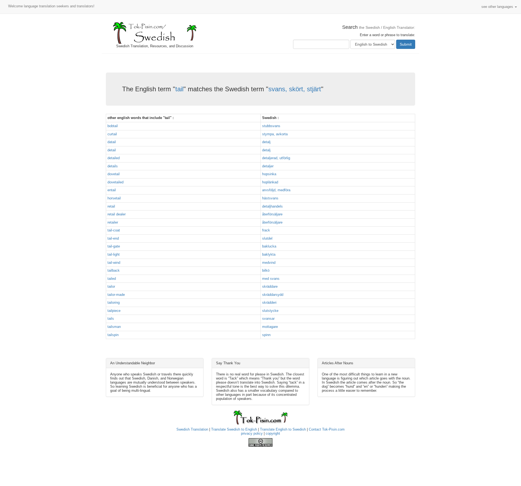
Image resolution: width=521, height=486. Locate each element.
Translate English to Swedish (283, 429)
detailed (113, 158)
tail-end (113, 238)
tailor (111, 286)
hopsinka (269, 174)
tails (110, 318)
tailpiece (113, 311)
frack (266, 230)
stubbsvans (271, 126)
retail (111, 206)
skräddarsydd (272, 295)
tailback (113, 270)
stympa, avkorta (275, 134)
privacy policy (252, 433)
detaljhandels (272, 206)
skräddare (270, 286)
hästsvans (270, 198)
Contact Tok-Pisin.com (327, 429)
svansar (268, 318)
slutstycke (270, 311)
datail (111, 142)
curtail (112, 134)
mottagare (270, 327)
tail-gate (113, 246)
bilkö (265, 270)
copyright (273, 433)
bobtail (112, 126)
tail (179, 89)
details (112, 166)
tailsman (114, 327)
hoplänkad (270, 182)
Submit (406, 44)
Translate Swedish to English (234, 429)
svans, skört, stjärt (294, 89)
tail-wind (113, 263)
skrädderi (269, 302)
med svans (270, 279)
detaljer (268, 166)
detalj (266, 142)
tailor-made (116, 295)
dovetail (113, 174)
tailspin (113, 335)
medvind (268, 263)
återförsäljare (272, 214)
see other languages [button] (497, 7)
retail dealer (116, 214)
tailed (111, 279)
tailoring (113, 302)
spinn (266, 335)
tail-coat (113, 230)
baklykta (268, 254)
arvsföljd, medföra (276, 190)
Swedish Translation (192, 429)
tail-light (113, 254)
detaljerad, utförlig (276, 158)
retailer (112, 222)
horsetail (114, 198)
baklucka (269, 246)
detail (111, 150)
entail (111, 190)
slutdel (267, 238)
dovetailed (115, 182)
